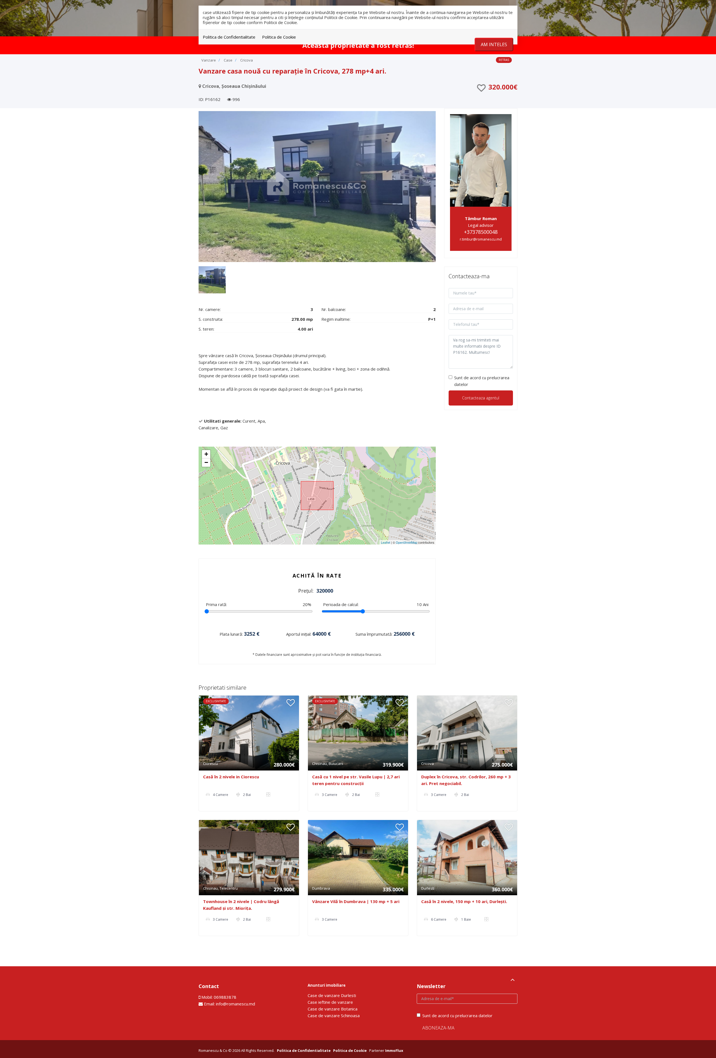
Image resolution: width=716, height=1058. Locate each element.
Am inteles (494, 44)
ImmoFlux (394, 1050)
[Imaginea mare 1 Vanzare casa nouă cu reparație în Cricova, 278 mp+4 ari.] (317, 186)
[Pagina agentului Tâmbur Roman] (481, 159)
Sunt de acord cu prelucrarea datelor (481, 381)
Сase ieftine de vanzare (330, 1002)
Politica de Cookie (279, 37)
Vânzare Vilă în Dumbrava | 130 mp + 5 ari (355, 901)
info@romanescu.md (235, 1004)
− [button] (206, 462)
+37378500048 (481, 231)
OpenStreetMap (406, 542)
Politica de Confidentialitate (229, 37)
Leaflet (385, 542)
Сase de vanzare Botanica (332, 1009)
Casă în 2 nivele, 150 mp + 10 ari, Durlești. (464, 901)
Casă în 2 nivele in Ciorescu (231, 776)
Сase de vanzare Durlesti (332, 995)
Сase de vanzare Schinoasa (334, 1015)
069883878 (225, 997)
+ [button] (206, 454)
